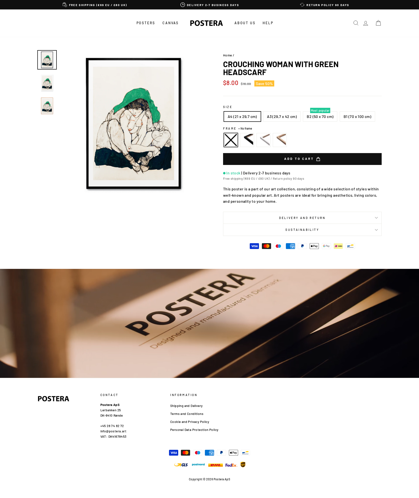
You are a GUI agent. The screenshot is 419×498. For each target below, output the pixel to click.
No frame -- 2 (231, 140)
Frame (237, 128)
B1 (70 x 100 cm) (357, 116)
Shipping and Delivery (186, 406)
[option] (94, 4)
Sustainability (302, 229)
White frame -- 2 (263, 140)
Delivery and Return (302, 217)
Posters (146, 23)
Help (268, 23)
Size (227, 107)
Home (227, 55)
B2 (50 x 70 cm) (320, 116)
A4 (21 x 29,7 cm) (242, 116)
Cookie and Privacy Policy (189, 422)
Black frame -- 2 (247, 140)
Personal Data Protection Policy (194, 430)
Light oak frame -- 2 (280, 140)
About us (244, 23)
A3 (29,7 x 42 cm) (282, 116)
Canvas (170, 23)
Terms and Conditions (186, 414)
